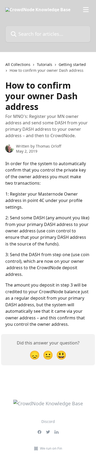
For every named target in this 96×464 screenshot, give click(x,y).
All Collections (17, 64)
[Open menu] (86, 9)
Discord (48, 421)
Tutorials (44, 64)
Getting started (72, 64)
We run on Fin (51, 448)
